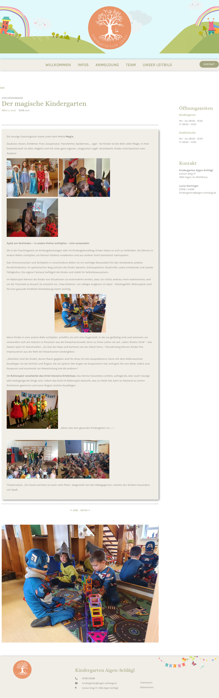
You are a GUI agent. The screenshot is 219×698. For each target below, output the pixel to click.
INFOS (83, 65)
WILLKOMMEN (58, 65)
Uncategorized (12, 98)
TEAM (131, 65)
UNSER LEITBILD (157, 65)
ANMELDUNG (107, 65)
